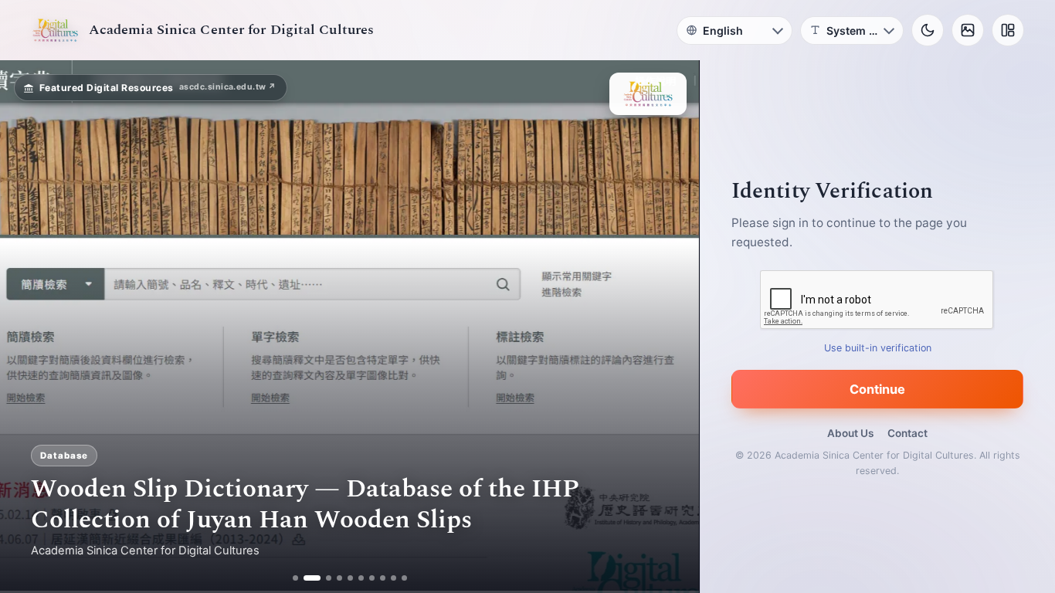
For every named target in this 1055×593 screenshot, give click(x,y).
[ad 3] (322, 578)
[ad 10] (404, 578)
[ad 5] (350, 578)
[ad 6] (361, 578)
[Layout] (1008, 30)
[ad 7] (372, 578)
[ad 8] (382, 578)
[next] (671, 327)
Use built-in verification (877, 348)
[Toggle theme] (927, 30)
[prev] (28, 327)
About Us (850, 433)
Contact (907, 433)
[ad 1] (295, 578)
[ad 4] (339, 578)
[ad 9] (393, 578)
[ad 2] (306, 578)
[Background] (968, 30)
